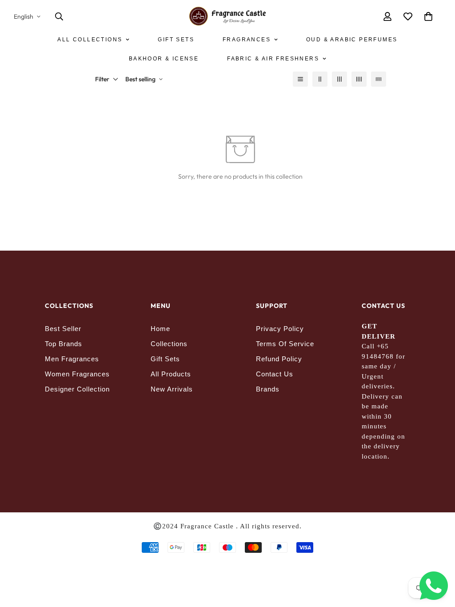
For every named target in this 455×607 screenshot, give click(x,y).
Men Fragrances (72, 359)
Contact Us (274, 374)
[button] (428, 16)
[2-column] (319, 79)
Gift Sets (176, 39)
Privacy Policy (280, 328)
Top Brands (63, 343)
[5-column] (378, 79)
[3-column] (339, 79)
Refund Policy (279, 359)
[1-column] (300, 79)
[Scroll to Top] (437, 558)
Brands (267, 389)
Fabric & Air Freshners (273, 59)
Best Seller (63, 328)
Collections (169, 343)
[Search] (59, 16)
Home (160, 328)
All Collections (89, 39)
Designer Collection (77, 389)
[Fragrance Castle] (228, 16)
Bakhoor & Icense (164, 59)
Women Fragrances (77, 374)
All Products (171, 374)
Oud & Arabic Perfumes (351, 39)
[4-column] (359, 79)
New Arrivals (172, 389)
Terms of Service (285, 343)
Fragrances (247, 39)
